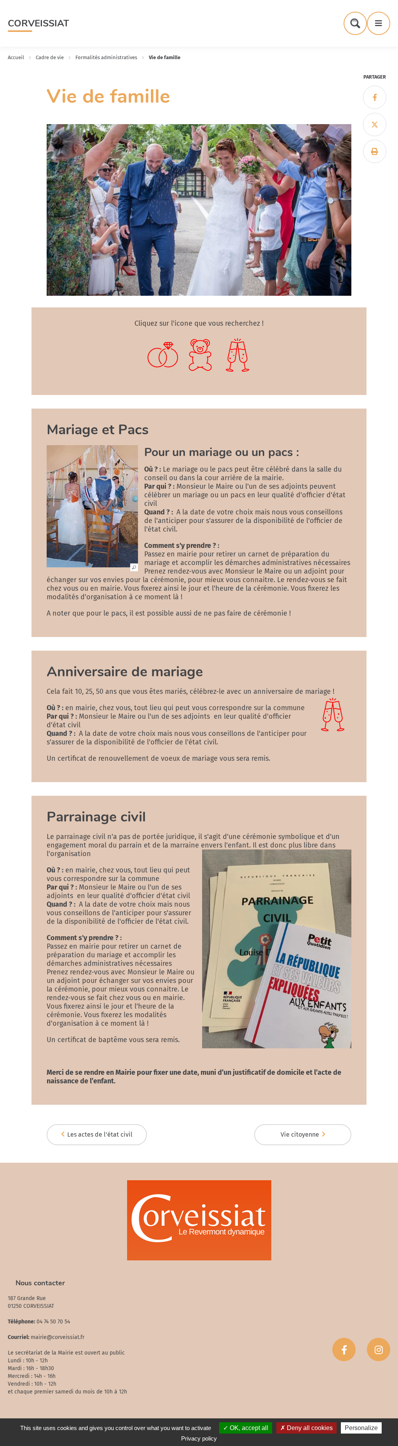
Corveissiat (38, 23)
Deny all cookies (309, 1428)
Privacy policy (199, 1438)
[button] (92, 564)
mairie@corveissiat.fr (57, 1337)
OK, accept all (248, 1428)
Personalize (361, 1428)
